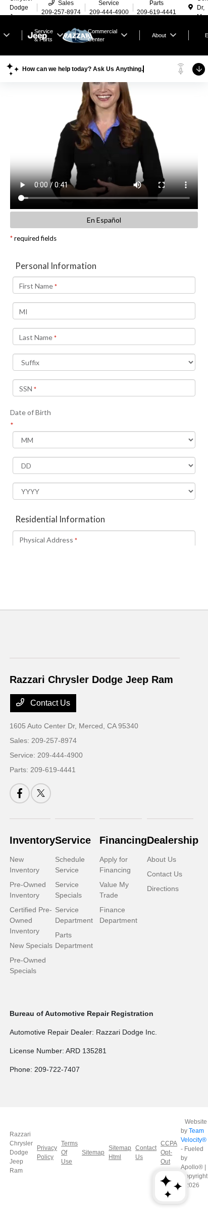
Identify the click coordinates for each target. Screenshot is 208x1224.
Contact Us (49, 703)
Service (73, 840)
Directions (163, 889)
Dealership (172, 840)
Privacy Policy (47, 1152)
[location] (190, 7)
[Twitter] (41, 793)
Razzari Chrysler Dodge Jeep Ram (21, 1152)
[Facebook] (20, 793)
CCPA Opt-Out (169, 1152)
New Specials (31, 945)
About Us (161, 859)
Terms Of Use (69, 1152)
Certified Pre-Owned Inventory (31, 920)
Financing (123, 840)
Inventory (32, 840)
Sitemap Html (120, 1152)
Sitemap (93, 1152)
